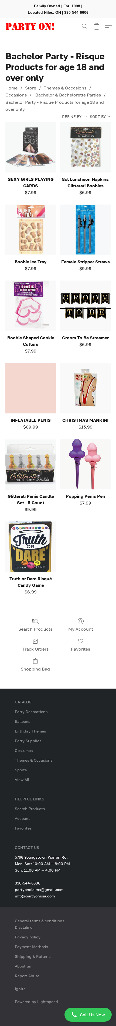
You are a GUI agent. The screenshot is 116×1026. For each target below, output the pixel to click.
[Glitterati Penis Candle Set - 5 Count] (30, 464)
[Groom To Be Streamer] (85, 306)
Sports (21, 770)
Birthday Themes (30, 731)
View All (22, 779)
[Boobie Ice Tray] (30, 230)
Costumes (24, 750)
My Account (80, 629)
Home (11, 88)
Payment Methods (31, 946)
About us (23, 966)
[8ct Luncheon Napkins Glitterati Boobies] (85, 147)
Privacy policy (27, 937)
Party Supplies (28, 740)
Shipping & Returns (32, 956)
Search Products (35, 629)
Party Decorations (31, 711)
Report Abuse (27, 975)
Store (30, 88)
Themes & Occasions (65, 88)
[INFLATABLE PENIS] (30, 388)
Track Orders (35, 649)
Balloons (22, 721)
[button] (58, 1015)
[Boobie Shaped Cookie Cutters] (30, 306)
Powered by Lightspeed (36, 1001)
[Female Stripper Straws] (85, 230)
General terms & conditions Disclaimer (39, 924)
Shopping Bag (35, 669)
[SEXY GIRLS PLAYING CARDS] (30, 147)
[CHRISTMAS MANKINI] (85, 388)
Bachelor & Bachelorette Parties (67, 95)
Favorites (80, 649)
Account (22, 818)
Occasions (16, 95)
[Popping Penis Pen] (85, 464)
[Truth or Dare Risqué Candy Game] (30, 546)
